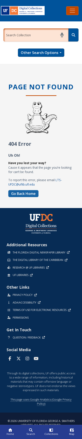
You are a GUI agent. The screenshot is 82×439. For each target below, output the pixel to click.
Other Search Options (39, 52)
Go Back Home (23, 193)
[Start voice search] (62, 35)
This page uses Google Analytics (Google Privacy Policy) (41, 401)
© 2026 (41, 423)
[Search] (73, 35)
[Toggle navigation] (72, 10)
